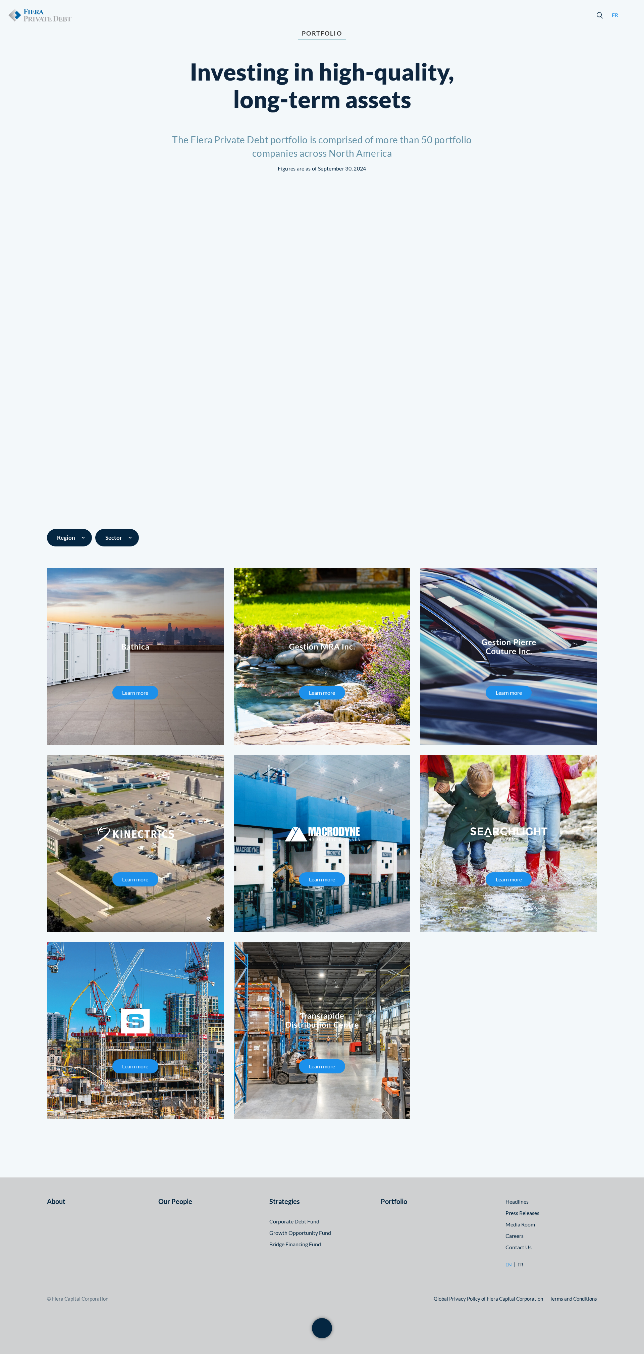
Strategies (284, 1201)
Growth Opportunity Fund (300, 1232)
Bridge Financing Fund (295, 1244)
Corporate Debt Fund (294, 1221)
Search (599, 15)
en (508, 1264)
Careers (514, 1235)
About (56, 1201)
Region (66, 537)
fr (615, 15)
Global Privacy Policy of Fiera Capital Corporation (488, 1299)
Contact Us (518, 1247)
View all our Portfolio (322, 1316)
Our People (175, 1201)
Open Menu (630, 15)
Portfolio (394, 1201)
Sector (113, 537)
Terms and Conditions (573, 1299)
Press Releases (522, 1213)
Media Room (520, 1224)
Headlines (517, 1201)
